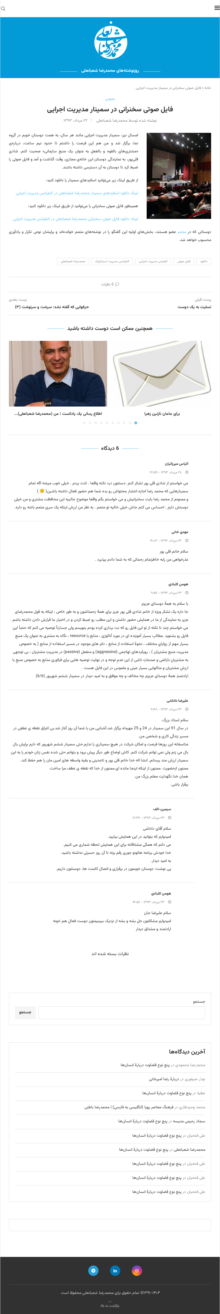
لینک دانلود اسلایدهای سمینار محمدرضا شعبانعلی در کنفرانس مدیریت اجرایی (77, 193)
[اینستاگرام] (137, 1271)
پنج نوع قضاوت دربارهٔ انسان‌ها (145, 1065)
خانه (208, 88)
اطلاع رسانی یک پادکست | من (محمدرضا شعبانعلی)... (58, 414)
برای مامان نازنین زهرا (162, 414)
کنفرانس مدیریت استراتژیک (112, 261)
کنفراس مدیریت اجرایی (153, 261)
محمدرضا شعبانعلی (73, 261)
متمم (181, 232)
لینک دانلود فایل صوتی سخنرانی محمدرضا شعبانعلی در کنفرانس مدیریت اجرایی (75, 219)
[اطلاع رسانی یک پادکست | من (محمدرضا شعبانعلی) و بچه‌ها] (58, 374)
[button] (16, 382)
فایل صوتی (183, 261)
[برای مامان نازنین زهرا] (162, 374)
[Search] (3, 8)
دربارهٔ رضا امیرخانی (164, 1079)
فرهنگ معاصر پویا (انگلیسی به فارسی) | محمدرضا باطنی (129, 1107)
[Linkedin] (115, 1271)
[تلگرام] (93, 1271)
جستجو (199, 1002)
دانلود (203, 261)
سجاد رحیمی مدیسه (189, 1121)
